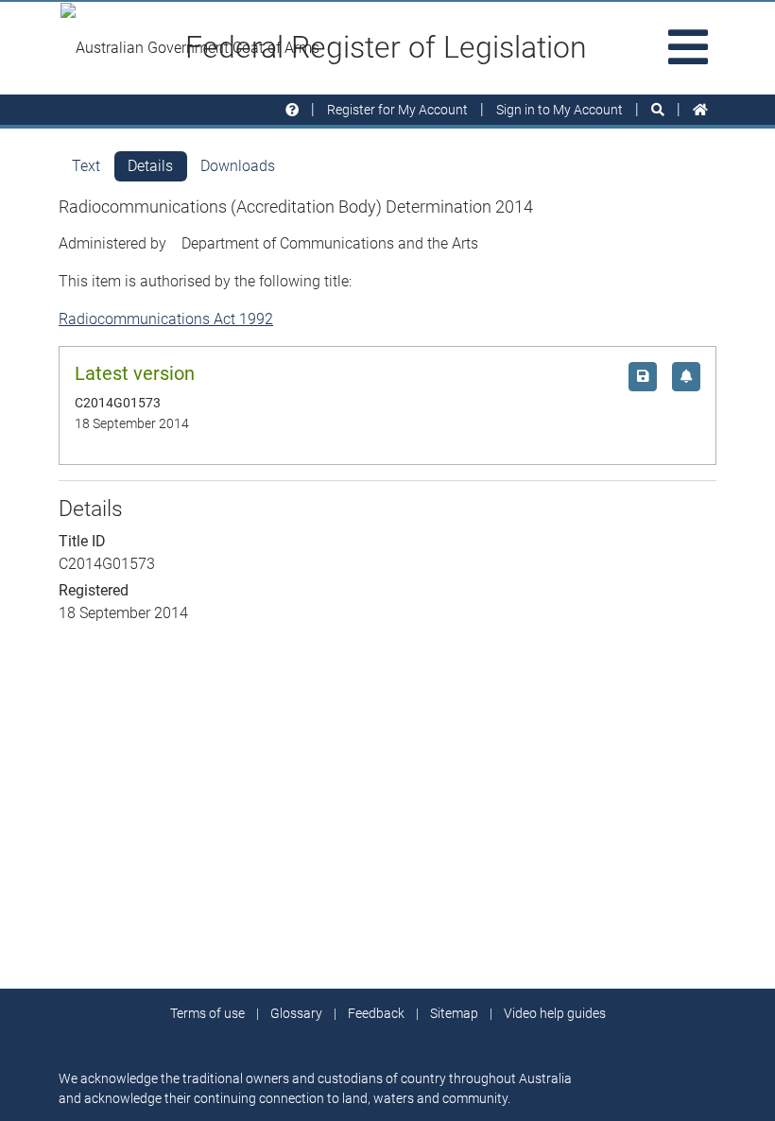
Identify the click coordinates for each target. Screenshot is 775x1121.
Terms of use (207, 1013)
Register (397, 109)
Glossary (296, 1013)
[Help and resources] (292, 110)
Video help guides (555, 1013)
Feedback (376, 1013)
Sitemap (454, 1013)
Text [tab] (86, 166)
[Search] (658, 110)
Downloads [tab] (237, 166)
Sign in (559, 109)
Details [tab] (150, 166)
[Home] (700, 110)
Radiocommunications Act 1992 (166, 319)
